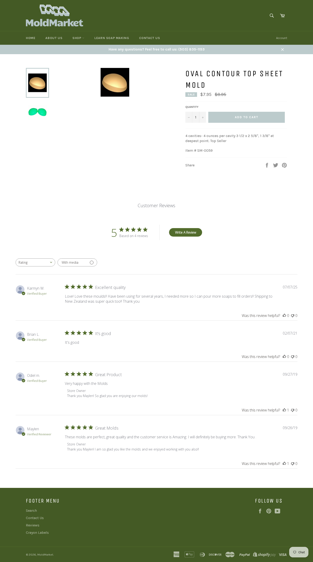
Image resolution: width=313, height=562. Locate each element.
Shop (77, 38)
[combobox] (35, 262)
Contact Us (149, 38)
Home (30, 38)
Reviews (32, 525)
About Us (53, 38)
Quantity (191, 107)
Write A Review (185, 232)
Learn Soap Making (111, 38)
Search (31, 510)
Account (281, 38)
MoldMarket (45, 554)
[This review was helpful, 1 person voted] (284, 410)
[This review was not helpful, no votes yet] (292, 315)
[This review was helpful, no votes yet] (284, 315)
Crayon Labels (37, 532)
